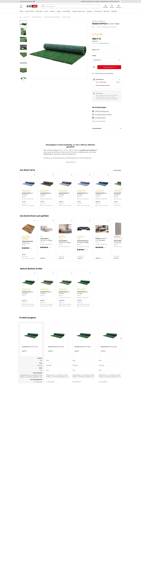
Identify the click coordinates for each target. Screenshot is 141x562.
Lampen (59, 11)
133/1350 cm (97, 60)
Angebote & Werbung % (78, 11)
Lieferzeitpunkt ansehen (103, 85)
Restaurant (106, 11)
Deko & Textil (39, 11)
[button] (23, 23)
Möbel (21, 11)
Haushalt (52, 11)
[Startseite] (20, 17)
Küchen (46, 11)
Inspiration (89, 11)
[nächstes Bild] (121, 189)
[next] (23, 79)
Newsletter (114, 11)
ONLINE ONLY (96, 34)
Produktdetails (96, 128)
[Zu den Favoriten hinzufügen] (94, 67)
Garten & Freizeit (29, 11)
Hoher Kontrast (114, 1)
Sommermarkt (98, 11)
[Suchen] (43, 6)
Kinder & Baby (66, 11)
